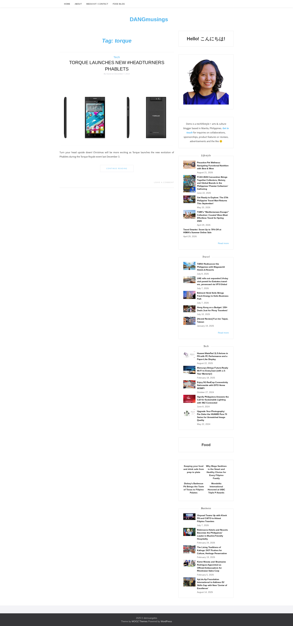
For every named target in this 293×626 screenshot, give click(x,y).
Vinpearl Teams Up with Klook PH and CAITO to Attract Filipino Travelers (212, 518)
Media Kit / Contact (97, 4)
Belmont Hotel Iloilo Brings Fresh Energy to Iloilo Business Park (212, 296)
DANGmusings (149, 19)
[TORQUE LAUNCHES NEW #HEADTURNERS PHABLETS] (117, 113)
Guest (108, 74)
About (78, 4)
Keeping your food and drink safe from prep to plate (193, 469)
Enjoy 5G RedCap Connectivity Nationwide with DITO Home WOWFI (212, 385)
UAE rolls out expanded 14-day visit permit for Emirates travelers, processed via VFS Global (212, 281)
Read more (223, 243)
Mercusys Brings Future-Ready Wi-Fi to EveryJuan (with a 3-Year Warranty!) (212, 371)
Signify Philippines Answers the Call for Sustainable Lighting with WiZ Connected (213, 400)
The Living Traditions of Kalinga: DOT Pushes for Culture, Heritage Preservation (212, 550)
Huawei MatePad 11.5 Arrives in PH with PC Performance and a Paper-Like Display (212, 356)
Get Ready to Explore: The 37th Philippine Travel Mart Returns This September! (212, 200)
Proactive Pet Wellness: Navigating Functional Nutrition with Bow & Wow (213, 165)
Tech (117, 57)
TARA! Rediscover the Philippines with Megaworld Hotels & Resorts (211, 267)
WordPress (166, 621)
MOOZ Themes (140, 621)
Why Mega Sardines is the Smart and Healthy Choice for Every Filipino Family (216, 472)
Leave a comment (164, 182)
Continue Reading (116, 168)
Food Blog (119, 4)
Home (67, 4)
